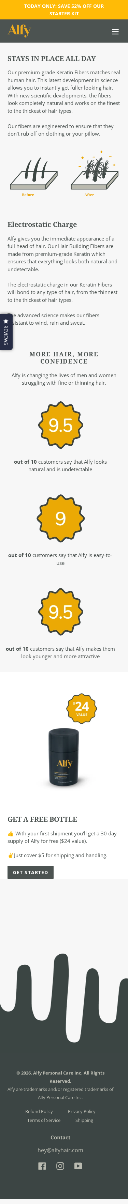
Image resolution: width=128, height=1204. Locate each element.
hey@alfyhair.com (60, 1150)
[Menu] (115, 30)
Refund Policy (39, 1111)
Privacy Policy (82, 1111)
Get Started (30, 872)
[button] (6, 332)
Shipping (84, 1120)
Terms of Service (43, 1120)
